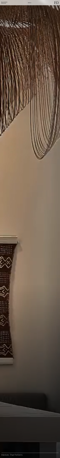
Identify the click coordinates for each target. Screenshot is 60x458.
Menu (29, 2)
